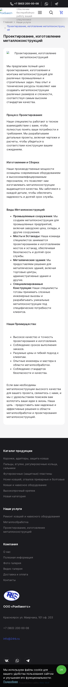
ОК (61, 669)
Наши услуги (23, 22)
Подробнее (10, 681)
